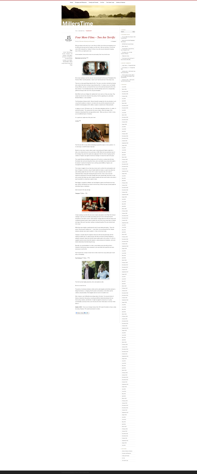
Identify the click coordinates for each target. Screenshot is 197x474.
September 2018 (125, 246)
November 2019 (125, 218)
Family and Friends (93, 2)
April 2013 (124, 396)
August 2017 (124, 274)
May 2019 (124, 229)
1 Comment (114, 41)
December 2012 (125, 405)
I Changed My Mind (131, 65)
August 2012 (124, 414)
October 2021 (124, 168)
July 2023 (124, 126)
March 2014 (124, 370)
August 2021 (124, 173)
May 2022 (124, 152)
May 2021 (124, 178)
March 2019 (124, 234)
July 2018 (124, 250)
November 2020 (125, 189)
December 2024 (125, 105)
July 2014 (124, 360)
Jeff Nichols (64, 56)
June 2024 (124, 112)
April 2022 (124, 154)
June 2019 (124, 227)
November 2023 (125, 119)
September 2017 (125, 271)
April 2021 (124, 180)
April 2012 (124, 424)
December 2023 (125, 117)
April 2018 (124, 257)
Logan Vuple (124, 65)
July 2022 (124, 147)
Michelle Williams (66, 61)
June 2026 (124, 86)
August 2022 (124, 145)
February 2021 (125, 182)
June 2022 (124, 150)
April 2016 (124, 311)
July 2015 (124, 332)
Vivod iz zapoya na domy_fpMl (127, 74)
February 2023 (125, 133)
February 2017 (125, 288)
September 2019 (125, 222)
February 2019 (125, 236)
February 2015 (125, 344)
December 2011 (125, 433)
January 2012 (124, 431)
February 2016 (125, 316)
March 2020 (124, 208)
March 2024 (124, 114)
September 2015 (125, 328)
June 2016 (124, 307)
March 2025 (124, 103)
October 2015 (124, 325)
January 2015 (124, 346)
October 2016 (124, 297)
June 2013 (124, 391)
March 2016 (124, 314)
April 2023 (124, 131)
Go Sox (102, 2)
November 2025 (125, 93)
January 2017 (124, 290)
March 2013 (124, 398)
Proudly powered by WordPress (68, 472)
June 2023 (124, 129)
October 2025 (124, 96)
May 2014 (124, 365)
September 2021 (125, 171)
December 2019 (125, 215)
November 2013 (125, 379)
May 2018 (124, 255)
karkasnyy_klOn (125, 79)
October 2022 (124, 140)
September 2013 (125, 384)
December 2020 (125, 187)
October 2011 (124, 438)
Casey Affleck (69, 55)
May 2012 (124, 421)
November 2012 (125, 407)
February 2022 (125, 159)
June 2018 (124, 253)
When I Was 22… (125, 46)
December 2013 (125, 377)
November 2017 (125, 267)
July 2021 (124, 175)
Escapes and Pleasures (81, 2)
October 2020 (124, 192)
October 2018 (124, 243)
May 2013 (124, 393)
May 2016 (124, 309)
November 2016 (125, 295)
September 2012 (125, 412)
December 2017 (125, 264)
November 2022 (125, 138)
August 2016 (124, 302)
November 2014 (125, 351)
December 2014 (125, 349)
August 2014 (124, 358)
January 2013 (124, 403)
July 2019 (124, 225)
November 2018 (125, 241)
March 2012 (124, 426)
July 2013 (124, 389)
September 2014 (125, 356)
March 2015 (124, 342)
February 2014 (125, 372)
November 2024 (125, 107)
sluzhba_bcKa (124, 71)
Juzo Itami (67, 58)
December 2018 (125, 239)
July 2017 (124, 276)
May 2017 (124, 281)
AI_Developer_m (125, 67)
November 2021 (125, 166)
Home (71, 2)
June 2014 (124, 363)
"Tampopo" (68, 53)
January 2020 (124, 213)
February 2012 (125, 428)
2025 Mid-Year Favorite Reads (127, 44)
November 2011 (125, 435)
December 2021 (125, 164)
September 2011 (125, 440)
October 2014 (124, 353)
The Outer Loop (110, 2)
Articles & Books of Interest (127, 451)
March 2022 (124, 157)
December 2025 (125, 91)
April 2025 (124, 100)
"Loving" (64, 52)
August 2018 (124, 248)
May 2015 (124, 337)
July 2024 (124, 110)
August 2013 (124, 386)
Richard (81, 41)
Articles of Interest (120, 2)
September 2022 (125, 143)
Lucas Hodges (69, 60)
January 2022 (124, 161)
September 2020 (125, 194)
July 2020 (124, 199)
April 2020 (124, 206)
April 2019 (124, 232)
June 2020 (124, 201)
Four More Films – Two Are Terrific (95, 37)
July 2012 (124, 417)
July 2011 (124, 445)
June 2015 (124, 335)
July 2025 (124, 98)
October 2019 (124, 220)
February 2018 (125, 262)
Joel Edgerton (69, 56)
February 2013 (125, 400)
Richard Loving (67, 63)
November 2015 (125, 323)
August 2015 (124, 330)
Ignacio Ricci (86, 472)
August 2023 (124, 124)
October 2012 (124, 410)
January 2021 (124, 185)
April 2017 (124, 283)
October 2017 (124, 269)
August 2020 (124, 196)
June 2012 (124, 419)
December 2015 (125, 321)
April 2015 (124, 339)
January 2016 (124, 318)
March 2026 (124, 89)
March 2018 (124, 260)
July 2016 (124, 304)
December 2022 (125, 136)
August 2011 (124, 442)
